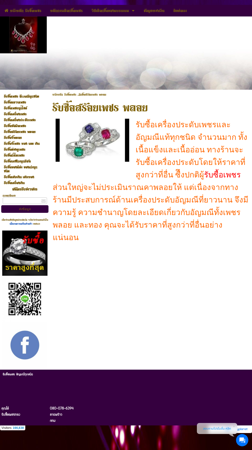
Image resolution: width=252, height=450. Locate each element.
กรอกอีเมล (9, 195)
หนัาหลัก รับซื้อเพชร (64, 94)
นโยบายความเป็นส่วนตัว (21, 223)
